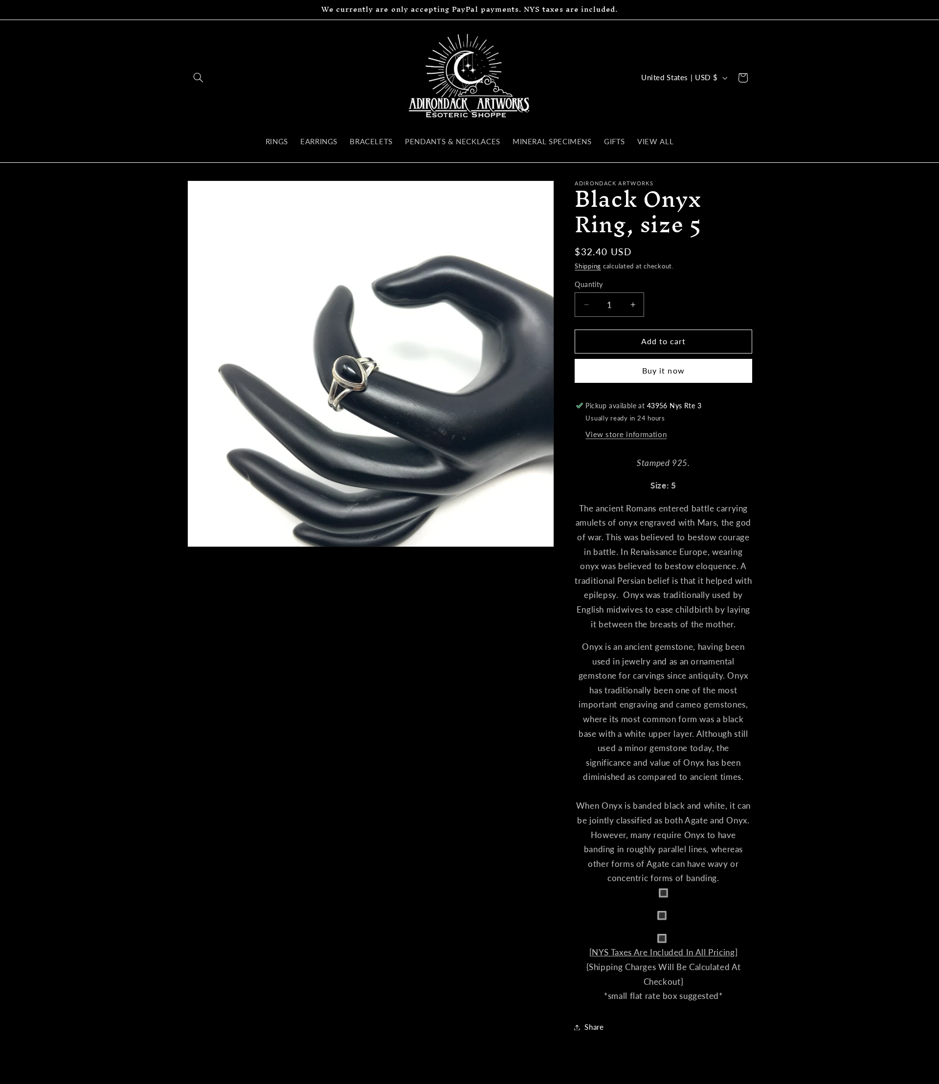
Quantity (589, 284)
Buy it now (663, 370)
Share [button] (594, 1026)
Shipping (588, 266)
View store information (626, 434)
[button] (198, 77)
